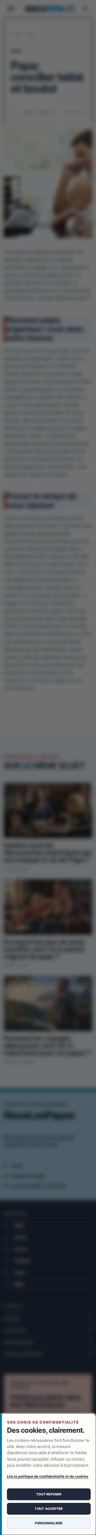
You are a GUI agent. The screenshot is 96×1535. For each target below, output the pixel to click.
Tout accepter (49, 1509)
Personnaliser (48, 1523)
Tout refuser (48, 1494)
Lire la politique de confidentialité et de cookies (47, 1476)
